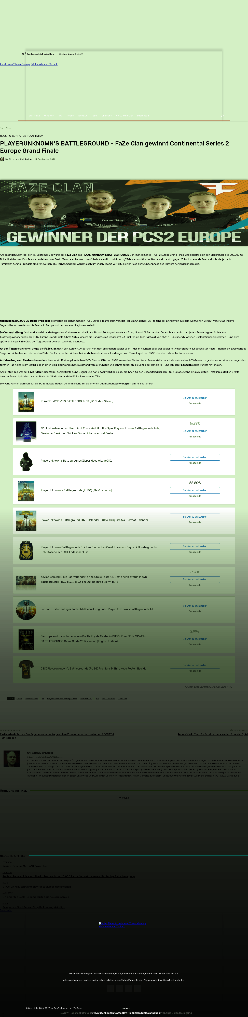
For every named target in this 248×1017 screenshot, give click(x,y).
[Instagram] (119, 988)
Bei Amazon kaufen (195, 397)
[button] (222, 116)
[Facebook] (110, 988)
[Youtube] (137, 988)
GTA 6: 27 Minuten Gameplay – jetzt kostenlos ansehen (126, 1012)
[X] (128, 988)
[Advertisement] (124, 823)
